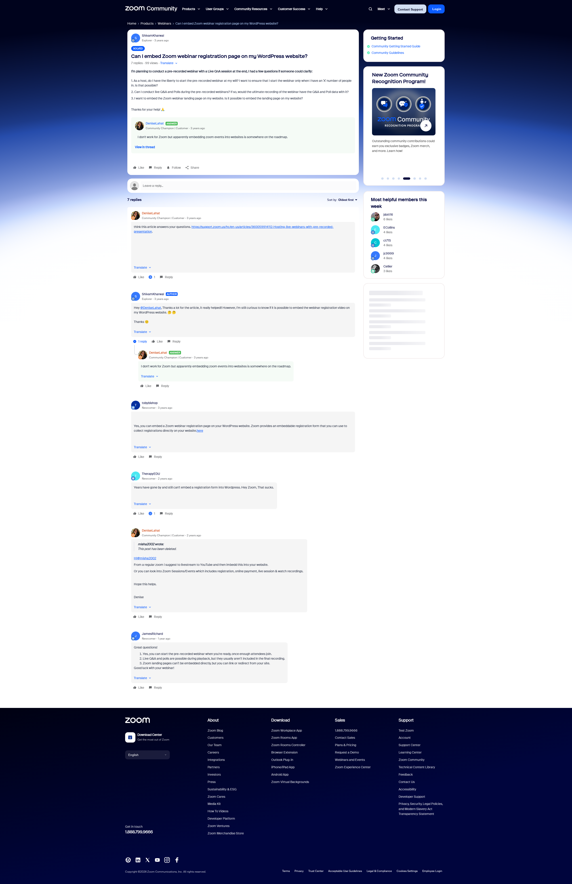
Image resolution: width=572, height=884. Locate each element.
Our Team (215, 745)
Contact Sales (345, 738)
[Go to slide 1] (383, 179)
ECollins (389, 227)
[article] (243, 246)
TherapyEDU (151, 474)
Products (147, 23)
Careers (213, 752)
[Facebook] (177, 860)
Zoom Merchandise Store (226, 833)
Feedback (406, 774)
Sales (340, 720)
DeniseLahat (155, 123)
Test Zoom (406, 730)
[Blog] (128, 860)
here (200, 431)
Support (406, 720)
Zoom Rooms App (284, 738)
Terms (286, 871)
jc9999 (388, 253)
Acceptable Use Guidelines (345, 871)
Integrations (216, 760)
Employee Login (432, 871)
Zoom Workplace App (286, 730)
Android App (279, 774)
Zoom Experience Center (353, 767)
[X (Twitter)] (147, 860)
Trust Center (316, 871)
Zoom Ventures (218, 826)
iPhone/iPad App (282, 767)
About (213, 720)
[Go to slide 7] (420, 179)
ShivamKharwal (153, 36)
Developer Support (412, 797)
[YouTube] (157, 860)
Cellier (387, 266)
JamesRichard (152, 634)
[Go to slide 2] (388, 179)
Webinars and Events (350, 760)
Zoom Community (412, 760)
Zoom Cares (216, 797)
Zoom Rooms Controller (288, 745)
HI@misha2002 (145, 558)
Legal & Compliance (379, 871)
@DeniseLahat (150, 308)
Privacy (299, 871)
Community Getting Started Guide (396, 46)
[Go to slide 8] (426, 179)
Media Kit (214, 804)
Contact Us (407, 782)
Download (280, 720)
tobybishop (150, 403)
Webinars (164, 23)
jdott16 (388, 215)
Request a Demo (347, 752)
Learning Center (410, 752)
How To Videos (218, 811)
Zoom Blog (215, 730)
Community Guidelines (388, 53)
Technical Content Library (417, 767)
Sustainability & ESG (222, 789)
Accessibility (407, 789)
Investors (214, 774)
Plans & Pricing (345, 745)
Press (212, 782)
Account (405, 738)
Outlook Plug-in (282, 760)
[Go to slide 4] (399, 179)
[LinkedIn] (138, 860)
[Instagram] (167, 860)
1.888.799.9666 (139, 832)
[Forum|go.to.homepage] (151, 9)
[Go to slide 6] (412, 179)
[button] (169, 63)
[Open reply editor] (243, 186)
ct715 (387, 240)
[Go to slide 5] (404, 179)
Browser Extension (284, 752)
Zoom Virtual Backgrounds (290, 782)
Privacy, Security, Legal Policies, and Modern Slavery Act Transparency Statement (421, 809)
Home (131, 23)
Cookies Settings (407, 871)
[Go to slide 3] (393, 179)
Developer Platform (221, 819)
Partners (214, 767)
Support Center (410, 745)
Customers (215, 738)
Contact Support (410, 9)
